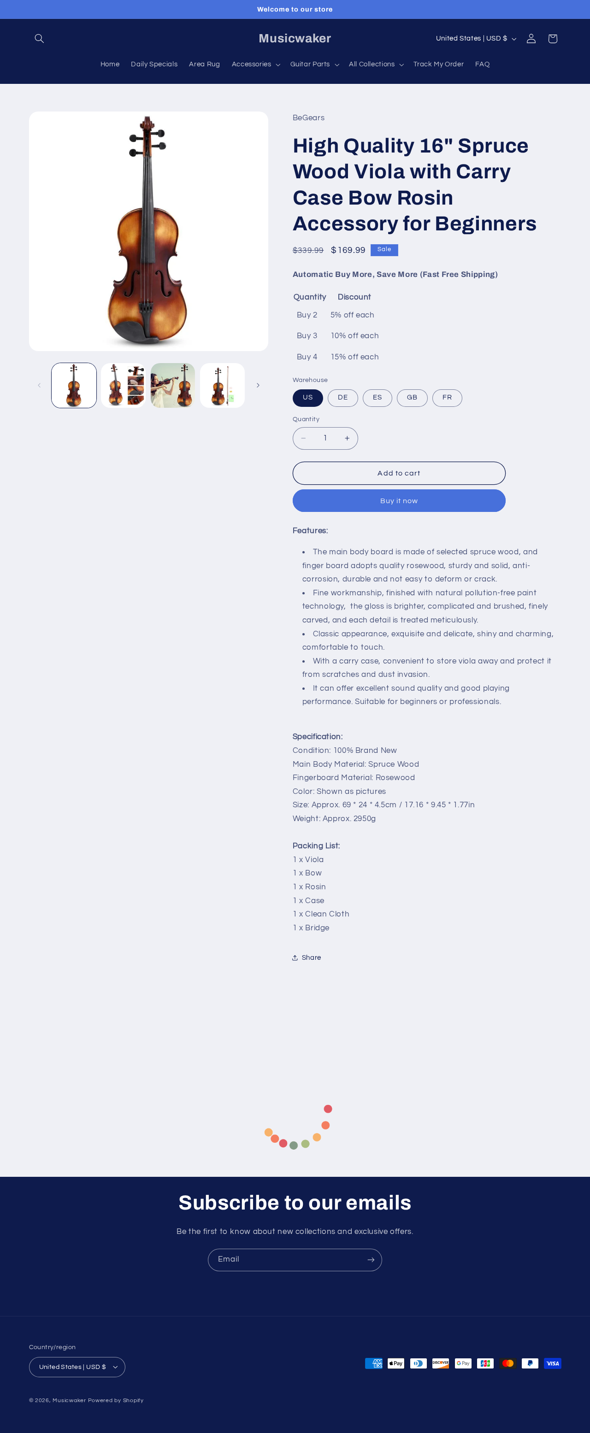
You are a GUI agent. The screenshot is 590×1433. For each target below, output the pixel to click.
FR (447, 397)
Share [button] (311, 957)
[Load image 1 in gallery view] (74, 385)
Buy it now (399, 501)
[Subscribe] (371, 1260)
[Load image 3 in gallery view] (123, 385)
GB (412, 397)
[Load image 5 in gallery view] (222, 385)
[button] (39, 38)
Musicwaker (69, 1400)
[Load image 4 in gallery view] (173, 385)
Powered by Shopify (116, 1400)
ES (377, 397)
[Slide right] (258, 386)
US (308, 397)
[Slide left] (39, 386)
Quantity (306, 419)
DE (343, 397)
